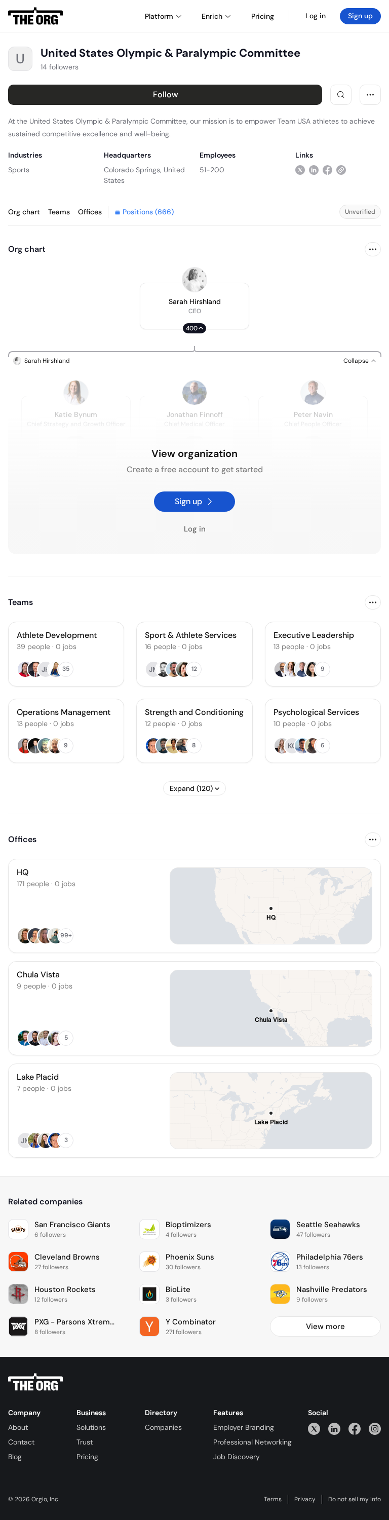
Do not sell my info (354, 1499)
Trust (84, 1442)
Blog (15, 1456)
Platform (159, 16)
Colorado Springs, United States (144, 175)
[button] (194, 306)
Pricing (87, 1456)
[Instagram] (375, 1428)
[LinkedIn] (334, 1428)
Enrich (212, 16)
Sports (18, 169)
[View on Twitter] (300, 169)
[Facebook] (354, 1428)
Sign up (360, 15)
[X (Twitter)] (314, 1428)
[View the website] (341, 169)
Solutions (91, 1427)
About (18, 1427)
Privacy (305, 1499)
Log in (315, 15)
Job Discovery (236, 1456)
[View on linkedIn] (314, 169)
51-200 (212, 169)
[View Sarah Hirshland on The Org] (194, 279)
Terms (273, 1499)
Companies (163, 1427)
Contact (21, 1442)
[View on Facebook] (327, 169)
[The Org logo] (35, 1382)
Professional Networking (252, 1442)
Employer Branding (243, 1427)
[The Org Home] (35, 16)
